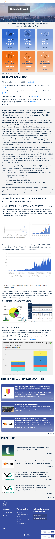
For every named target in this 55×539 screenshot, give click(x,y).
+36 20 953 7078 (8, 513)
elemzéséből (31, 339)
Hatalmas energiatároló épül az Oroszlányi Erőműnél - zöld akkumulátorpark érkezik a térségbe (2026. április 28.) (33, 388)
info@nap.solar (7, 515)
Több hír (4, 105)
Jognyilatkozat (37, 515)
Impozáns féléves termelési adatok (26, 404)
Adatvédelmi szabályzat (39, 518)
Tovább (48, 453)
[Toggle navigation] (49, 1)
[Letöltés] (31, 82)
